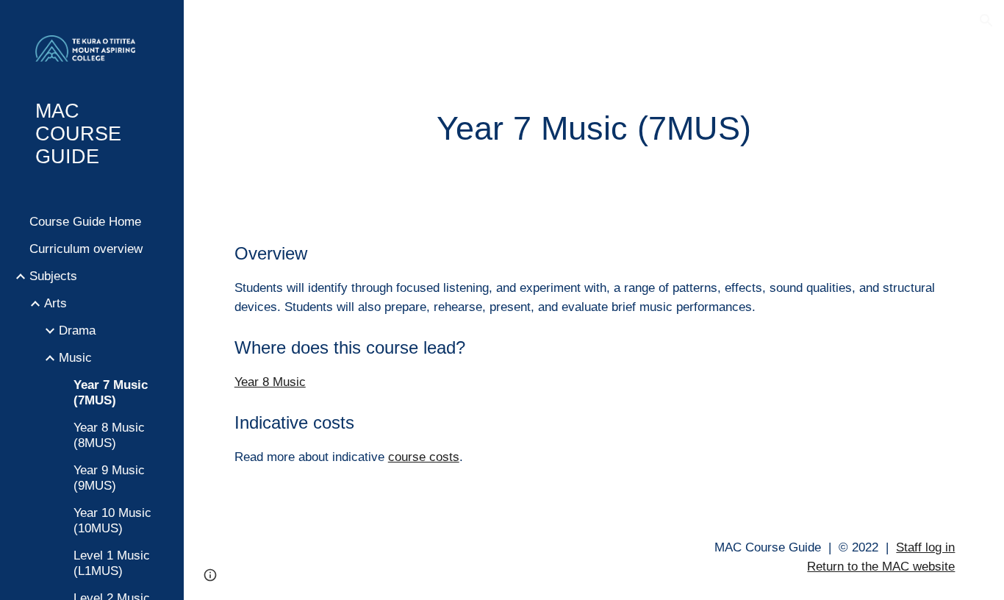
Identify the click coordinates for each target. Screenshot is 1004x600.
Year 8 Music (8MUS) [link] (109, 435)
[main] (594, 129)
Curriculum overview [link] (86, 248)
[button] (986, 20)
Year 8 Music (270, 381)
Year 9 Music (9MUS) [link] (109, 478)
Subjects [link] (53, 275)
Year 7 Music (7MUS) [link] (110, 392)
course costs (423, 456)
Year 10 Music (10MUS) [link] (112, 520)
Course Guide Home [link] (85, 221)
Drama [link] (77, 330)
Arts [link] (55, 303)
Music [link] (75, 357)
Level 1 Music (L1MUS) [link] (111, 563)
